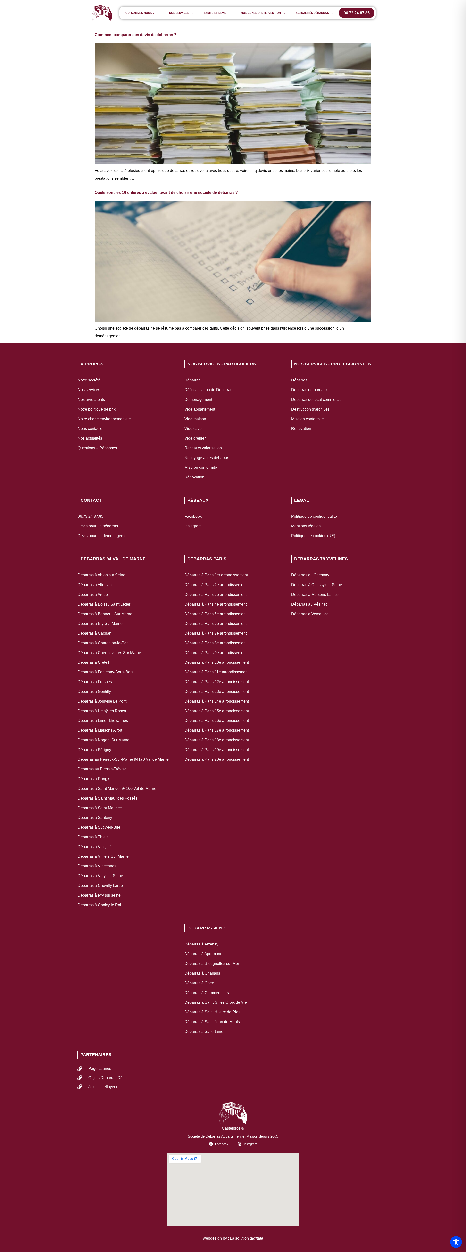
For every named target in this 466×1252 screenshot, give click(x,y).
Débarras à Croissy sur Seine (316, 585)
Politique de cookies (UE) (313, 536)
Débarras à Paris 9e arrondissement (215, 653)
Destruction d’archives (310, 409)
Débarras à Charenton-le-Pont (104, 643)
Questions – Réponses (97, 448)
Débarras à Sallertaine (203, 1031)
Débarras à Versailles (309, 614)
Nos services (179, 12)
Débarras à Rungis (94, 779)
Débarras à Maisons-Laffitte (315, 594)
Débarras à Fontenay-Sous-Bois (105, 672)
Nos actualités (90, 438)
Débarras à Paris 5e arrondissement (215, 614)
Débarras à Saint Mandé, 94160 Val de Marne (117, 788)
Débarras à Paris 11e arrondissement (216, 672)
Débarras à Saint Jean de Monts (212, 1022)
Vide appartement (199, 409)
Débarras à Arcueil (94, 594)
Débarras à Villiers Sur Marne (103, 856)
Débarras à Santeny (95, 818)
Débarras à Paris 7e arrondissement (215, 633)
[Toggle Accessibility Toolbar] (456, 1242)
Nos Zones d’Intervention (261, 12)
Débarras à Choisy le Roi (99, 905)
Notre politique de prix (97, 409)
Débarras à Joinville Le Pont (102, 701)
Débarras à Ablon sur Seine (101, 575)
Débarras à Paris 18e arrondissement (216, 740)
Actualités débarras (312, 12)
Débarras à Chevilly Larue (100, 885)
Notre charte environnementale (104, 419)
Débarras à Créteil (93, 662)
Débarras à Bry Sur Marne (100, 624)
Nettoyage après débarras (206, 458)
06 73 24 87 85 (357, 13)
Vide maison (195, 419)
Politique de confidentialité (314, 516)
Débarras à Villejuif (94, 847)
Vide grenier (195, 438)
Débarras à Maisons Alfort (100, 730)
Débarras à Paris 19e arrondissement (216, 750)
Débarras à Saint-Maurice (100, 808)
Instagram (192, 526)
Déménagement (198, 399)
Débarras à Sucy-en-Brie (99, 827)
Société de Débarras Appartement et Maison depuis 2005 (233, 1136)
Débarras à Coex (199, 983)
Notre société (89, 380)
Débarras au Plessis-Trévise (102, 769)
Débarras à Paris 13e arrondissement (216, 691)
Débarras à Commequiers (206, 993)
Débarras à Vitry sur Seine (100, 876)
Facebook (193, 516)
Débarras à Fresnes (95, 682)
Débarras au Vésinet (309, 604)
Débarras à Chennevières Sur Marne (109, 653)
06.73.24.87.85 (90, 516)
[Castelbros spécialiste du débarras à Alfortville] (102, 13)
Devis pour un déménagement (104, 536)
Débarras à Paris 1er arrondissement (216, 575)
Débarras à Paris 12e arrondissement (216, 682)
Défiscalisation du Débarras (208, 390)
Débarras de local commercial (317, 399)
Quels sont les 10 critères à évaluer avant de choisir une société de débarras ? (166, 192)
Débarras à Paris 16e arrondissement (216, 721)
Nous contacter (91, 429)
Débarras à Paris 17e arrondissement (216, 730)
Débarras (192, 380)
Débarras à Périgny (94, 750)
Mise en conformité (200, 467)
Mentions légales (306, 526)
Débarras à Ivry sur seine (99, 895)
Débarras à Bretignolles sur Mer (211, 963)
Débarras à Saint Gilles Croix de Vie (215, 1002)
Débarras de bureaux (309, 390)
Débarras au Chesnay (310, 575)
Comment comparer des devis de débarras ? (135, 35)
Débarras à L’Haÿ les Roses (102, 711)
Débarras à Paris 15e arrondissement (216, 711)
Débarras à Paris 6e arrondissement (215, 624)
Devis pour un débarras (98, 526)
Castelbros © (233, 1128)
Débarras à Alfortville (96, 585)
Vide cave (193, 429)
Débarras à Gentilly (94, 691)
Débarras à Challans (202, 973)
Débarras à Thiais (93, 837)
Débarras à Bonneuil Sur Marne (105, 614)
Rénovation (194, 477)
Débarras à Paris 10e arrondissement (216, 662)
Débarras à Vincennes (97, 866)
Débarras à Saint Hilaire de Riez (212, 1012)
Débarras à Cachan (94, 633)
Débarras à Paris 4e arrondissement (215, 604)
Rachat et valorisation (203, 448)
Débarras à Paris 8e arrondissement (215, 643)
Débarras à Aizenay (201, 944)
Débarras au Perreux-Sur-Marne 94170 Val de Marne (123, 759)
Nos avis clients (91, 399)
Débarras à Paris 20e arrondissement (216, 759)
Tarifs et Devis (215, 12)
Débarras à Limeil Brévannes (103, 721)
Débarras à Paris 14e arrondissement (216, 701)
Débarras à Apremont (202, 954)
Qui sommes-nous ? (139, 12)
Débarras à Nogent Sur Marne (103, 740)
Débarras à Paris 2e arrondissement (215, 585)
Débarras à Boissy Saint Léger (104, 604)
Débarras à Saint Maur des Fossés (107, 798)
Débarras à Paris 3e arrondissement (215, 594)
